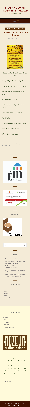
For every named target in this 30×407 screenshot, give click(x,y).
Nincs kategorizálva (18, 28)
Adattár (5, 289)
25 (12, 373)
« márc (5, 381)
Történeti (5, 295)
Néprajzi (5, 293)
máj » (10, 381)
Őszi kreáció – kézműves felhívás (13, 259)
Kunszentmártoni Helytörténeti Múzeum (15, 9)
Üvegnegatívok (7, 298)
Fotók (5, 291)
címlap (8, 28)
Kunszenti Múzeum (8, 144)
